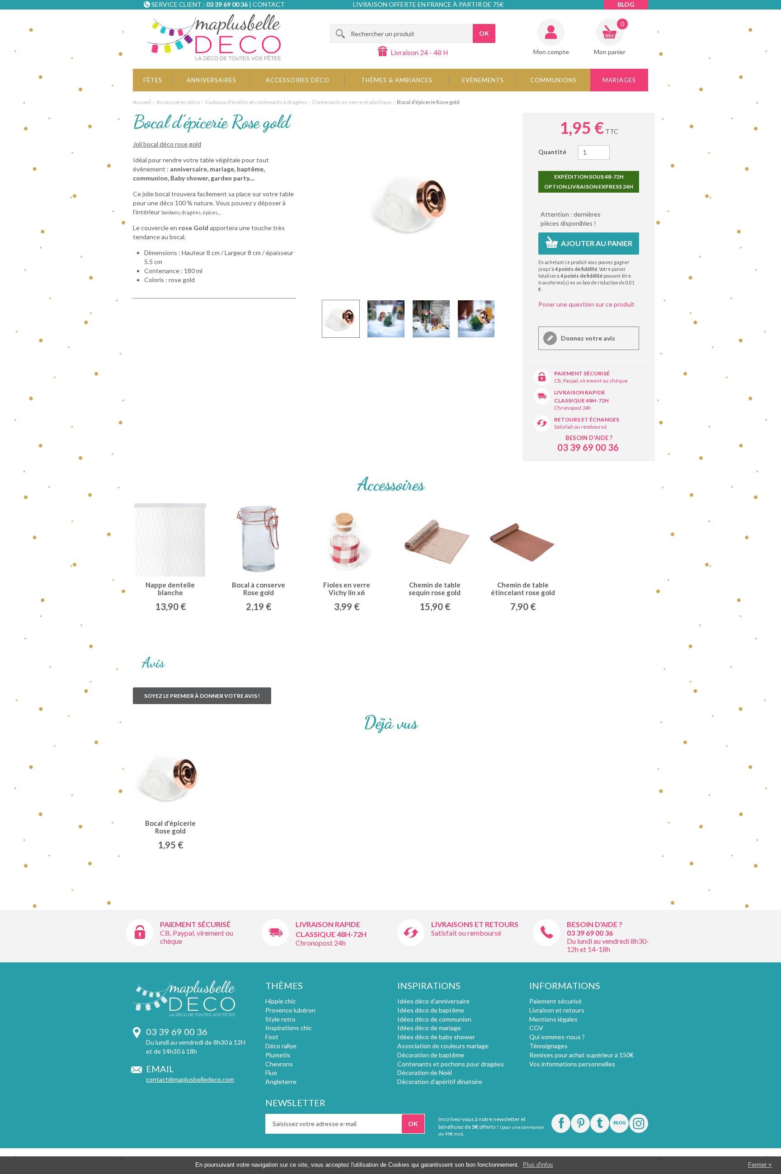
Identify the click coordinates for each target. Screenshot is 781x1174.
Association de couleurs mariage (443, 1046)
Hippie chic (280, 1001)
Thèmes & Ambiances (397, 80)
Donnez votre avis (587, 338)
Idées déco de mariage (429, 1028)
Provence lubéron (290, 1010)
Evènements (483, 80)
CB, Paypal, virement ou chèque (591, 380)
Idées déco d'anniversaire (433, 1001)
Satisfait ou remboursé (580, 427)
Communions (553, 80)
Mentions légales (553, 1019)
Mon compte (551, 52)
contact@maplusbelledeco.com (190, 1079)
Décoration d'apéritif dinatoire (439, 1081)
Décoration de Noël (424, 1072)
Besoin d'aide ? (588, 437)
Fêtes (152, 80)
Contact (269, 4)
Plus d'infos (538, 1164)
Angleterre (280, 1081)
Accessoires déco (297, 80)
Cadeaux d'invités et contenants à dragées (256, 102)
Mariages (619, 80)
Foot (271, 1037)
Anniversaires (211, 80)
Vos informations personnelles (572, 1064)
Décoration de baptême (430, 1055)
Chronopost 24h (572, 408)
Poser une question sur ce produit (586, 304)
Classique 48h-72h (581, 400)
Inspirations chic (288, 1028)
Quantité (552, 152)
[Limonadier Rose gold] (341, 319)
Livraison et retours (556, 1010)
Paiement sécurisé (582, 373)
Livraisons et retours (474, 924)
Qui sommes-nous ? (557, 1037)
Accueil (142, 102)
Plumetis (277, 1055)
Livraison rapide (579, 392)
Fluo (271, 1072)
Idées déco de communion (434, 1019)
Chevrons (279, 1064)
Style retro (280, 1019)
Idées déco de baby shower (436, 1037)
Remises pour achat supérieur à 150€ (581, 1055)
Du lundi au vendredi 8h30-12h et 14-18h (608, 945)
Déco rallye (280, 1046)
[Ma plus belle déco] (214, 37)
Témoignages (548, 1046)
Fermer (757, 1164)
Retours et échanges (586, 419)
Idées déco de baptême (430, 1010)
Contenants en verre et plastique (351, 102)
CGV (536, 1028)
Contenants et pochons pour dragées (450, 1064)
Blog (626, 4)
